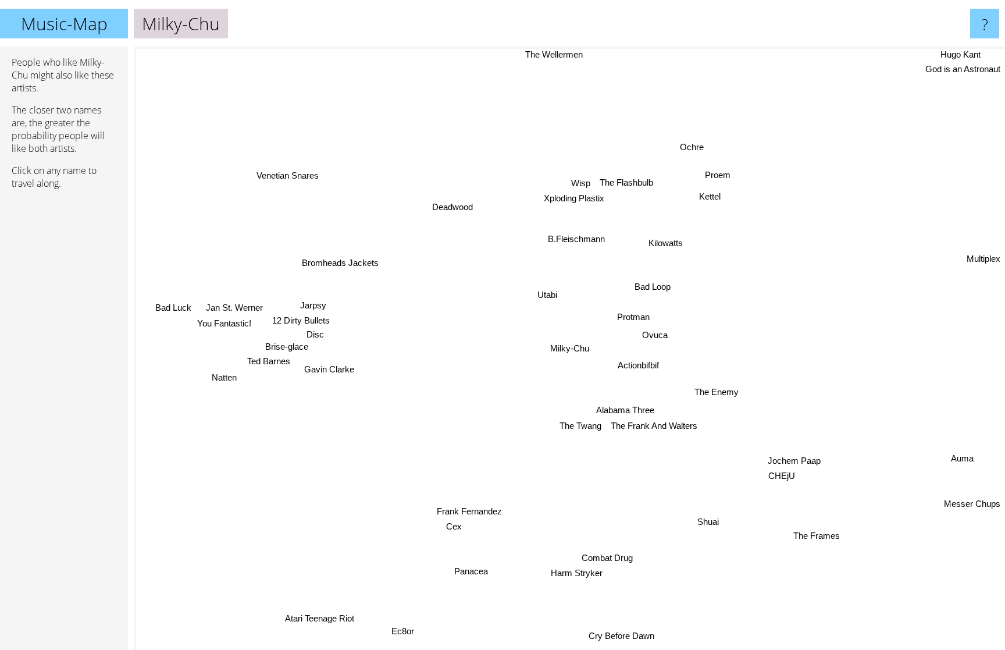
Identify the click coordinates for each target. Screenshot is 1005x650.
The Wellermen (552, 54)
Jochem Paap (797, 458)
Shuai (707, 522)
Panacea (470, 571)
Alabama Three (625, 410)
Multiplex (983, 259)
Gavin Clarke (330, 369)
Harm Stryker (575, 573)
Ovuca (655, 334)
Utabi (548, 295)
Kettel (711, 196)
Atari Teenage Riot (317, 617)
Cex (453, 526)
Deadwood (451, 208)
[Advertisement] (64, 376)
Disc (318, 335)
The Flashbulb (627, 182)
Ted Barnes (269, 362)
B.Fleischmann (576, 239)
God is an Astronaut (962, 69)
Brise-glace (281, 348)
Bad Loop (653, 287)
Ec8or (401, 630)
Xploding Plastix (574, 198)
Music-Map (64, 23)
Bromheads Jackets (339, 264)
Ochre (693, 147)
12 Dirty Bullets (301, 322)
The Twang (580, 426)
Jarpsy (313, 307)
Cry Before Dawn (620, 636)
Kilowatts (665, 243)
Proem (718, 175)
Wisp (581, 183)
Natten (224, 377)
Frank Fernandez (470, 511)
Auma (961, 460)
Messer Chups (972, 504)
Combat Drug (606, 557)
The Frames (816, 536)
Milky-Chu (569, 348)
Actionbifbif (638, 365)
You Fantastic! (224, 323)
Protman (633, 317)
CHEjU (785, 473)
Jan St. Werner (234, 307)
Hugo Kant (961, 54)
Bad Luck (173, 307)
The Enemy (716, 392)
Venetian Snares (289, 174)
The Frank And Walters (654, 426)
